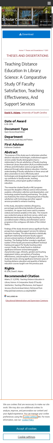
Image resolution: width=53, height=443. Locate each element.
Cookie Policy (28, 420)
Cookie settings (30, 416)
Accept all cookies (26, 428)
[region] (26, 421)
